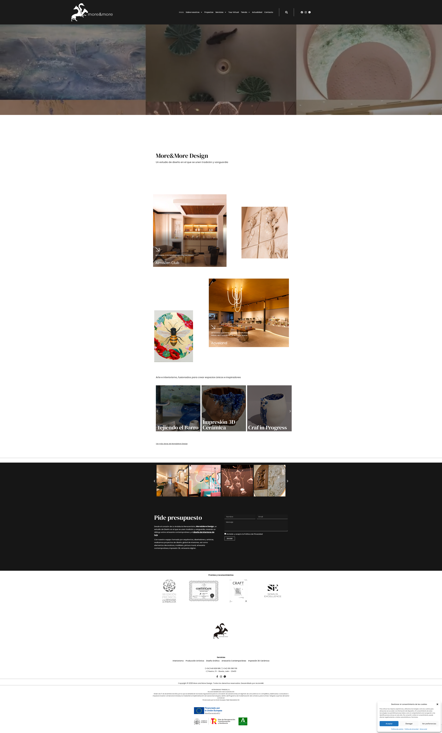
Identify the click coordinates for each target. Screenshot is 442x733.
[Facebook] (302, 12)
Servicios (219, 12)
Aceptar (389, 724)
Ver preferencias (429, 724)
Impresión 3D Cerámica (219, 424)
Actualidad (257, 12)
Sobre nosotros (192, 12)
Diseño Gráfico (213, 661)
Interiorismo (178, 661)
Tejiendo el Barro (177, 427)
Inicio (181, 12)
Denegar (409, 724)
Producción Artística (195, 661)
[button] (437, 704)
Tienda (244, 12)
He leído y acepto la (245, 534)
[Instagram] (305, 12)
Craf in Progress (267, 427)
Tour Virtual (233, 12)
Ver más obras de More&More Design (172, 443)
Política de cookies (397, 729)
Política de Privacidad (253, 534)
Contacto (268, 12)
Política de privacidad (412, 729)
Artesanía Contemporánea (234, 661)
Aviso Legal (423, 729)
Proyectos (208, 12)
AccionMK (260, 683)
